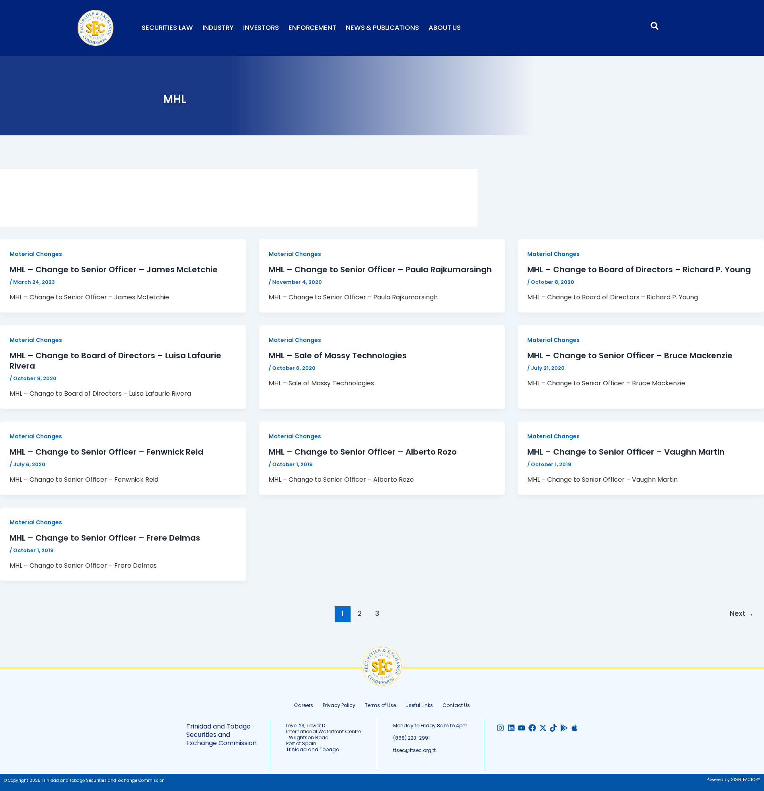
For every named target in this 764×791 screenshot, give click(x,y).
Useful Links (419, 705)
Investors (261, 27)
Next (742, 613)
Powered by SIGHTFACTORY (733, 780)
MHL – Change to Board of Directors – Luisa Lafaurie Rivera (115, 360)
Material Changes (36, 254)
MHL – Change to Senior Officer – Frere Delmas (105, 537)
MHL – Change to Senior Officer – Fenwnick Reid (106, 451)
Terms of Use (380, 705)
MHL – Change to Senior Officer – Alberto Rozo (363, 451)
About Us (445, 27)
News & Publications (382, 27)
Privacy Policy (339, 705)
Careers (303, 705)
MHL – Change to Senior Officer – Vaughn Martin (626, 451)
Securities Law (167, 27)
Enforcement (312, 27)
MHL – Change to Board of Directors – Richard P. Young (639, 269)
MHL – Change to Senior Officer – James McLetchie (114, 269)
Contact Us (456, 705)
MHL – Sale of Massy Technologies (338, 355)
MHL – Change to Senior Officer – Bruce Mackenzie (630, 355)
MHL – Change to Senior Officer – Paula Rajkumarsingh (380, 269)
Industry (218, 27)
